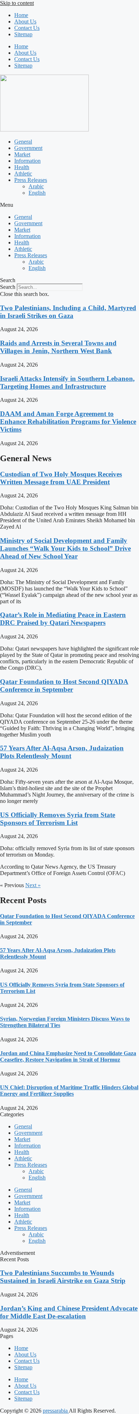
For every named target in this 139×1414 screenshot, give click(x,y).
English (37, 193)
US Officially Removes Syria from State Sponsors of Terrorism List (57, 818)
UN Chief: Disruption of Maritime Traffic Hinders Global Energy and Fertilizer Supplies (69, 1090)
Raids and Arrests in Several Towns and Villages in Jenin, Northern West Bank (58, 347)
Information (27, 161)
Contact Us (27, 28)
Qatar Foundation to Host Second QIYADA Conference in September (64, 685)
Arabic (36, 186)
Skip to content (17, 3)
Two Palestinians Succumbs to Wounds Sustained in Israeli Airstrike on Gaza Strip (62, 1276)
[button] (69, 205)
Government (28, 148)
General (23, 142)
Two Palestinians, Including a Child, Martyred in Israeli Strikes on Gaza (68, 311)
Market (22, 154)
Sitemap (23, 34)
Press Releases (30, 180)
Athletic (23, 174)
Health (21, 167)
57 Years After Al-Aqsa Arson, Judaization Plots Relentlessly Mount (62, 752)
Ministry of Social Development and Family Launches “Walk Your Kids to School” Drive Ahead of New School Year (65, 548)
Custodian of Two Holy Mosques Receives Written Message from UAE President (61, 478)
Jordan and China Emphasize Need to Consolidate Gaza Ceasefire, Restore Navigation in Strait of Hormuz (68, 1056)
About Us (25, 21)
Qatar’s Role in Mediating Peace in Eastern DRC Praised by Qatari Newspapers (63, 618)
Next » (33, 885)
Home (21, 15)
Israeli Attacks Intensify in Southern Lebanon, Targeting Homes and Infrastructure (67, 382)
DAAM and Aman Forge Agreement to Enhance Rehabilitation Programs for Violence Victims (68, 421)
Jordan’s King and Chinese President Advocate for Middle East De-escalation (69, 1312)
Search (7, 287)
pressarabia (56, 1411)
